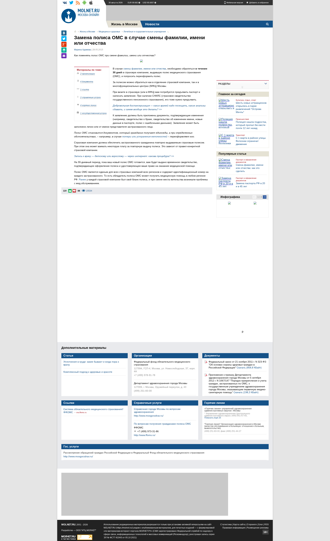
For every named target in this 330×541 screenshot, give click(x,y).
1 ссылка (84, 89)
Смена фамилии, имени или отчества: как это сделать (249, 167)
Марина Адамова (82, 49)
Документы (212, 355)
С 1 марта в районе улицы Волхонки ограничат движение (251, 140)
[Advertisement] (189, 13)
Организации (143, 355)
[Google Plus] (64, 44)
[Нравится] (70, 191)
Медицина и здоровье (109, 31)
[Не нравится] (74, 191)
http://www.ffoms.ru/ (144, 435)
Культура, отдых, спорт (246, 100)
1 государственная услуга (93, 113)
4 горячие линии (88, 105)
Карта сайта (239, 524)
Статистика (226, 524)
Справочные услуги (148, 402)
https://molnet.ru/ (124, 528)
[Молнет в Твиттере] (71, 2)
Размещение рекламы (258, 528)
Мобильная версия (235, 3)
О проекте (252, 524)
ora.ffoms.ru (81, 412)
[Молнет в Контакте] (64, 2)
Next (264, 197)
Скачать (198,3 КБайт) (246, 392)
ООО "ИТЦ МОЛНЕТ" (86, 530)
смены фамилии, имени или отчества (144, 68)
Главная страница (75, 31)
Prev (254, 197)
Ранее (82, 179)
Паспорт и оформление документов (246, 161)
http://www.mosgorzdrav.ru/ (148, 415)
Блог (260, 524)
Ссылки (68, 402)
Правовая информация (233, 528)
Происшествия (242, 119)
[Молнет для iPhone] (91, 2)
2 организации (87, 74)
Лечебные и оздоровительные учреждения (145, 31)
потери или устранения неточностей (144, 136)
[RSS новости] (77, 2)
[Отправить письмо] (64, 55)
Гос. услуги (71, 446)
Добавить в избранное (259, 3)
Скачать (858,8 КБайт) (249, 367)
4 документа (86, 81)
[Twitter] (64, 38)
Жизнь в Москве (87, 31)
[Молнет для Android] (84, 2)
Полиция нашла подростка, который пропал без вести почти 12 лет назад (251, 125)
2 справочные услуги (90, 97)
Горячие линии (214, 402)
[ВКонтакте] (64, 33)
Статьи (68, 355)
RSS (266, 524)
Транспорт (240, 135)
